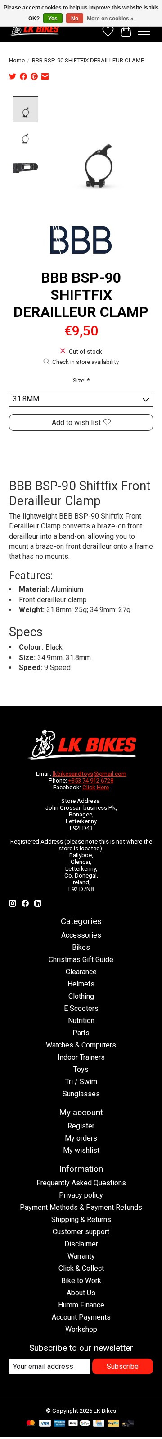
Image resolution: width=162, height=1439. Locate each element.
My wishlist (81, 1150)
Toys (81, 1069)
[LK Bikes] (34, 29)
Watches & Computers (81, 1045)
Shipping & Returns (81, 1219)
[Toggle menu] (144, 31)
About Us (81, 1292)
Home (17, 60)
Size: (81, 380)
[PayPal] (113, 1424)
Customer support (81, 1231)
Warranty (81, 1256)
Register (81, 1126)
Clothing (81, 996)
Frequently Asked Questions (81, 1183)
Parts (81, 1033)
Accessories (81, 935)
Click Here (95, 787)
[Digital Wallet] (79, 1424)
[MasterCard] (30, 1424)
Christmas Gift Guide (81, 959)
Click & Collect (81, 1268)
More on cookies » (110, 18)
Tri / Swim (81, 1081)
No (74, 18)
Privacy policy (81, 1195)
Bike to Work (81, 1280)
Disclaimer (81, 1244)
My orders (81, 1138)
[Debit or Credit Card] (128, 1424)
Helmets (81, 984)
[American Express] (60, 1424)
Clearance (81, 971)
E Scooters (81, 1008)
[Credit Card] (98, 1424)
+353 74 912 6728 (90, 780)
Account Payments (81, 1317)
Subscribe (123, 1366)
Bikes (81, 947)
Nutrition (81, 1020)
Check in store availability (85, 362)
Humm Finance (81, 1305)
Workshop (81, 1329)
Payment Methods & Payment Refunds (81, 1207)
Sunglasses (81, 1094)
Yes (53, 18)
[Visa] (45, 1424)
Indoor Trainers (81, 1057)
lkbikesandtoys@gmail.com (89, 773)
